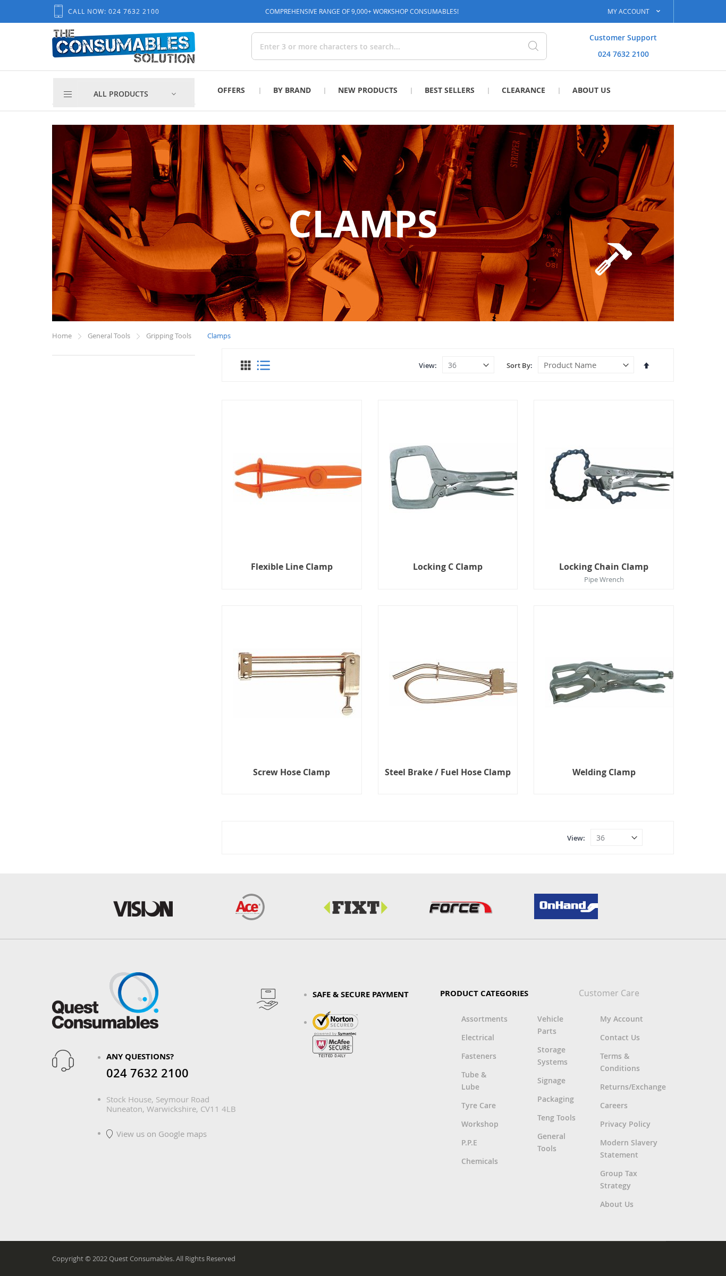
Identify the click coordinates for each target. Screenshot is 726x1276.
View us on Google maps (161, 1133)
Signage (551, 1080)
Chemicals (479, 1161)
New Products (368, 90)
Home (62, 335)
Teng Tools (556, 1117)
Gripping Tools (169, 335)
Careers (614, 1105)
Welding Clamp (604, 772)
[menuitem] (135, 94)
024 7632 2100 (623, 54)
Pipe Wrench (604, 579)
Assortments (484, 1019)
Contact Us (620, 1037)
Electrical (477, 1037)
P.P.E (469, 1142)
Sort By (518, 365)
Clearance (523, 90)
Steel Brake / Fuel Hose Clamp (448, 772)
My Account (621, 1019)
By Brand (292, 90)
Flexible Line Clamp (292, 566)
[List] (263, 365)
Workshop (480, 1124)
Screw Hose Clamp (291, 772)
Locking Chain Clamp (603, 566)
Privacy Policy (625, 1124)
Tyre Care (478, 1105)
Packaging (555, 1099)
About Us (591, 90)
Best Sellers (450, 90)
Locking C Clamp (448, 566)
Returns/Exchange (633, 1087)
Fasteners (478, 1056)
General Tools (110, 335)
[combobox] (362, 46)
